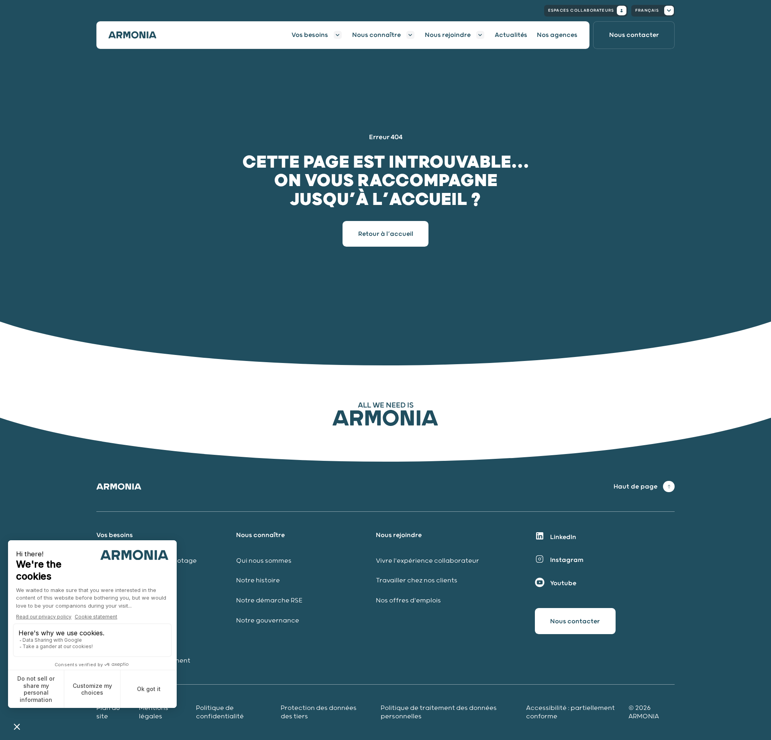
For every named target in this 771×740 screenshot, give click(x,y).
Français (647, 10)
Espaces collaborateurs (581, 10)
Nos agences (557, 35)
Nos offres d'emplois (408, 600)
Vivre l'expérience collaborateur (427, 561)
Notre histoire (258, 580)
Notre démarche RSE (269, 600)
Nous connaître (376, 35)
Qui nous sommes (264, 561)
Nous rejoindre (448, 35)
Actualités (511, 35)
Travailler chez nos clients (416, 580)
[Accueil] (137, 35)
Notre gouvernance (268, 620)
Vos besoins (310, 35)
